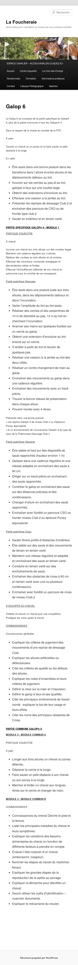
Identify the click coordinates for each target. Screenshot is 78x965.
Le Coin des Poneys (52, 70)
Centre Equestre (28, 70)
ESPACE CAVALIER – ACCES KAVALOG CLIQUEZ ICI (35, 63)
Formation (31, 78)
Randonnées (13, 78)
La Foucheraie (21, 22)
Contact (11, 86)
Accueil (10, 70)
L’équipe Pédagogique (32, 86)
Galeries (53, 86)
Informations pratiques (53, 78)
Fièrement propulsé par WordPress (39, 958)
